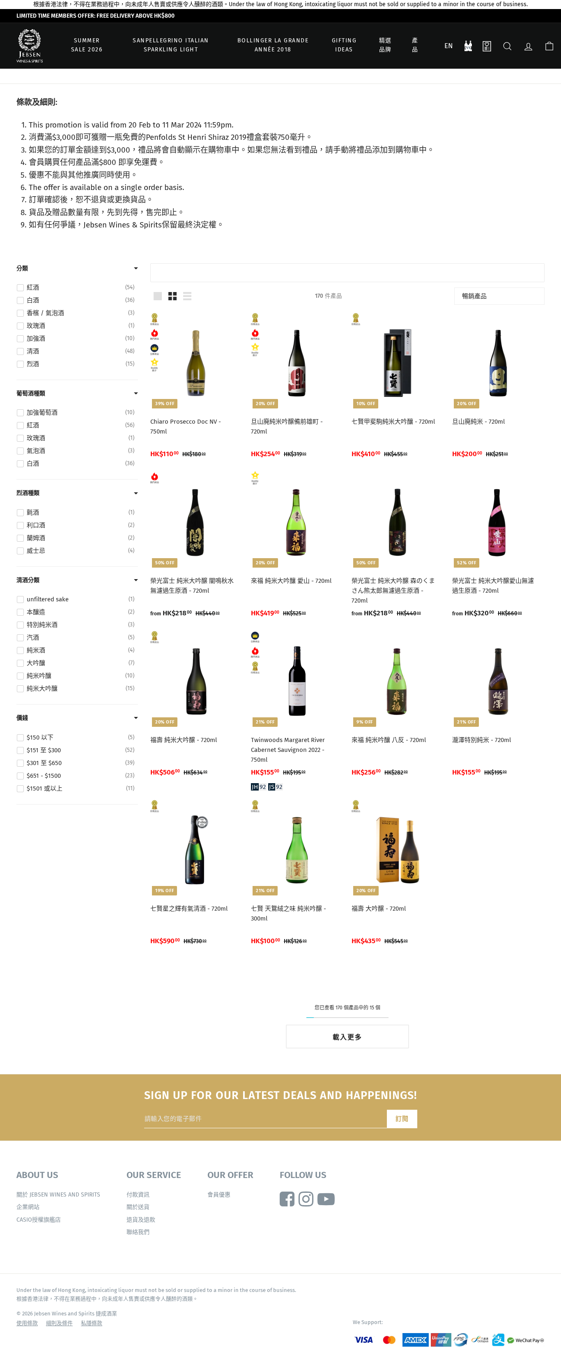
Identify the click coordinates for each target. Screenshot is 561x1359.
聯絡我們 (137, 1232)
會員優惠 (218, 1194)
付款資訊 (137, 1194)
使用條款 (27, 1323)
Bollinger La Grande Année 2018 (273, 45)
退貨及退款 (140, 1219)
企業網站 (27, 1207)
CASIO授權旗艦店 (38, 1219)
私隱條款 (91, 1323)
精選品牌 (385, 45)
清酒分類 (27, 580)
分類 (22, 268)
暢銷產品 (474, 296)
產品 (415, 45)
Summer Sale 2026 (87, 45)
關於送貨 (137, 1207)
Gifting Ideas (344, 45)
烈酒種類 (27, 492)
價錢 (22, 717)
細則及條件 (59, 1323)
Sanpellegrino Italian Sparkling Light (171, 45)
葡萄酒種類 (30, 393)
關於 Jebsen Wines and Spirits (58, 1194)
